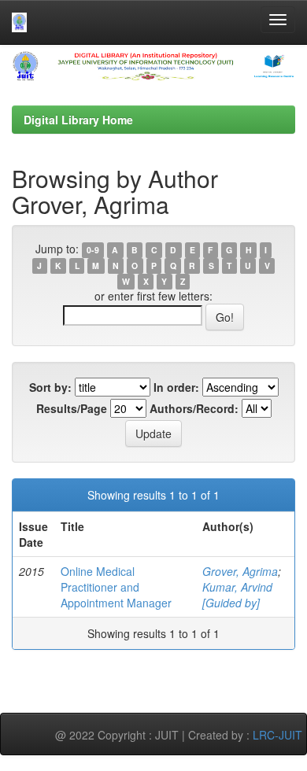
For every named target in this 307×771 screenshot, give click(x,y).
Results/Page (71, 408)
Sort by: (50, 387)
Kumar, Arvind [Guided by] (237, 595)
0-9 (93, 250)
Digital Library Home (78, 119)
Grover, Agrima (240, 571)
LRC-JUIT (277, 735)
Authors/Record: (194, 408)
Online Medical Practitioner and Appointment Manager (116, 587)
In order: (176, 387)
